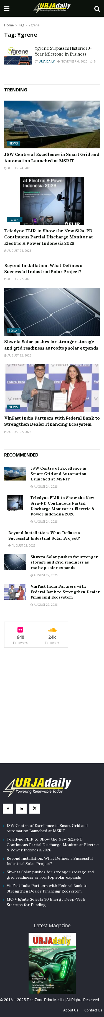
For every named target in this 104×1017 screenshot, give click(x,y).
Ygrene (34, 25)
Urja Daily (47, 61)
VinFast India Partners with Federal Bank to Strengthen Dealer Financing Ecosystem (65, 592)
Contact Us (93, 1010)
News (13, 143)
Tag (21, 25)
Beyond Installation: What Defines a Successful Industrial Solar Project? (44, 535)
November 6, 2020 (73, 61)
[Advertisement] (52, 711)
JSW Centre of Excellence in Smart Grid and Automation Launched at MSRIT (59, 474)
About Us (70, 1010)
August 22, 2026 (19, 279)
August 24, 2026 (19, 168)
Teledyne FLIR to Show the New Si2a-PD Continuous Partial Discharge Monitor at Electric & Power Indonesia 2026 (48, 237)
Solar (14, 330)
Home (9, 25)
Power (15, 220)
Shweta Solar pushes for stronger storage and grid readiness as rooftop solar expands (64, 562)
